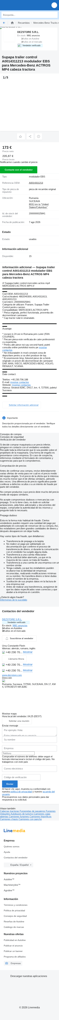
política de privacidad (21, 791)
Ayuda (7, 852)
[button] (54, 5)
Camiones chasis (9, 819)
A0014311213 (36, 183)
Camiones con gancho (30, 819)
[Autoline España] (20, 5)
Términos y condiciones (15, 905)
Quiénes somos (11, 846)
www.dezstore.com (12, 675)
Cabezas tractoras (10, 811)
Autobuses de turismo (22, 813)
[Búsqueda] (54, 15)
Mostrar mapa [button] (9, 713)
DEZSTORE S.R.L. (12, 619)
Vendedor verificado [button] (16, 622)
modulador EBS (37, 176)
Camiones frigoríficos (40, 816)
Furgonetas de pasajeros (33, 811)
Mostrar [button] (28, 652)
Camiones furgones (19, 816)
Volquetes (5, 813)
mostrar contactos (19, 382)
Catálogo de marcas (14, 927)
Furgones (51, 811)
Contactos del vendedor (16, 857)
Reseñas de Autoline (14, 921)
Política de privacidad (14, 910)
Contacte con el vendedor (19, 169)
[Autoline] (12, 23)
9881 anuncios (19, 625)
